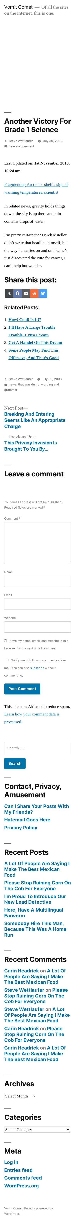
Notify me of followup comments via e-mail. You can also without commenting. (35, 667)
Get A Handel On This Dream (35, 342)
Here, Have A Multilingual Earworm (33, 913)
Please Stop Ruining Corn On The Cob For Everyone (37, 885)
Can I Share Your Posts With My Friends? (36, 809)
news (12, 384)
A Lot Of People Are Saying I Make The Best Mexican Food (37, 869)
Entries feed (18, 1170)
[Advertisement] (37, 60)
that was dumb (28, 384)
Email (8, 595)
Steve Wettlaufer (21, 141)
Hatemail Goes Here (27, 820)
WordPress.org (21, 1186)
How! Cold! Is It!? (24, 319)
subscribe (37, 668)
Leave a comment (21, 146)
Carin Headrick (21, 971)
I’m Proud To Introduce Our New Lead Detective (35, 899)
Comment (12, 518)
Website (10, 618)
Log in (11, 1162)
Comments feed (23, 1178)
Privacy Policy (21, 827)
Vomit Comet (18, 7)
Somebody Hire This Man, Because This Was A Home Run (35, 929)
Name (8, 572)
